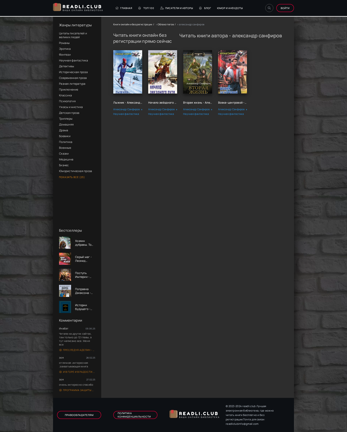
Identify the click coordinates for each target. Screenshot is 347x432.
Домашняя (66, 124)
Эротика (65, 49)
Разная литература (72, 84)
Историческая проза (73, 72)
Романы (64, 43)
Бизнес (64, 165)
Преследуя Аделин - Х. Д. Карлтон (79, 350)
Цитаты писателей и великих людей (73, 35)
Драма (63, 130)
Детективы (66, 66)
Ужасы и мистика (71, 107)
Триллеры (65, 118)
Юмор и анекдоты (230, 8)
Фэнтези (65, 54)
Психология (67, 101)
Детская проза (69, 113)
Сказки (64, 153)
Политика (65, 142)
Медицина (66, 159)
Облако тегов (166, 24)
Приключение (68, 89)
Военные (65, 148)
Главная (126, 8)
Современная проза (73, 78)
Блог (207, 8)
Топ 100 (148, 8)
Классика (65, 95)
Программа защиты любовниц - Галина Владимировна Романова (79, 390)
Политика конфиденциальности (134, 415)
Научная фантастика (73, 60)
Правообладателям (79, 415)
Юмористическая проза (75, 171)
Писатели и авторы (179, 8)
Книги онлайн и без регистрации (132, 24)
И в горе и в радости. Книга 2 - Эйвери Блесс (79, 372)
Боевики (64, 136)
